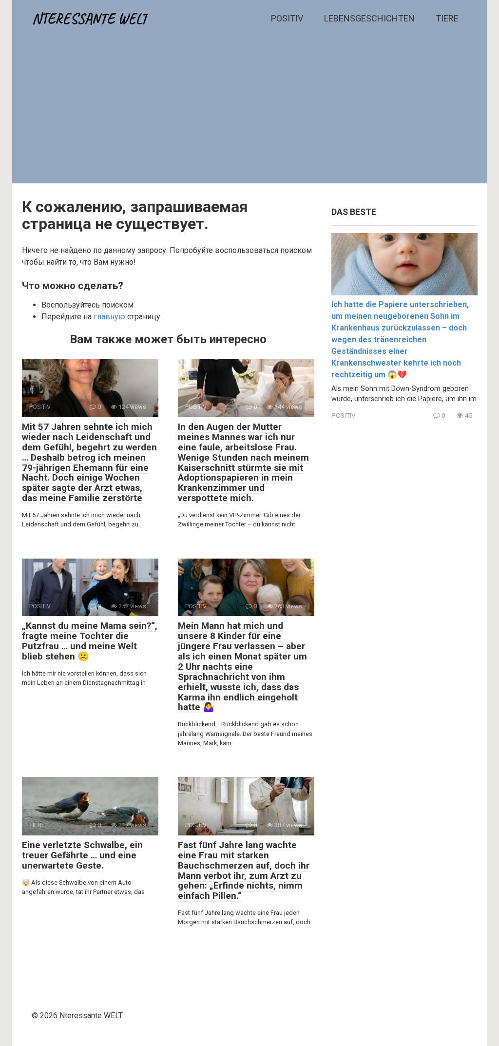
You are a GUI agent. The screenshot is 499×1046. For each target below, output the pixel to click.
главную (109, 316)
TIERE (447, 18)
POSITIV (287, 18)
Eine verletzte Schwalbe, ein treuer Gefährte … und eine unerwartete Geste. (82, 855)
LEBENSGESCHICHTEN (369, 18)
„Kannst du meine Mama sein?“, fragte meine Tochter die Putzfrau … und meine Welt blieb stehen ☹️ (89, 641)
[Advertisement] (249, 110)
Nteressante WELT (90, 18)
